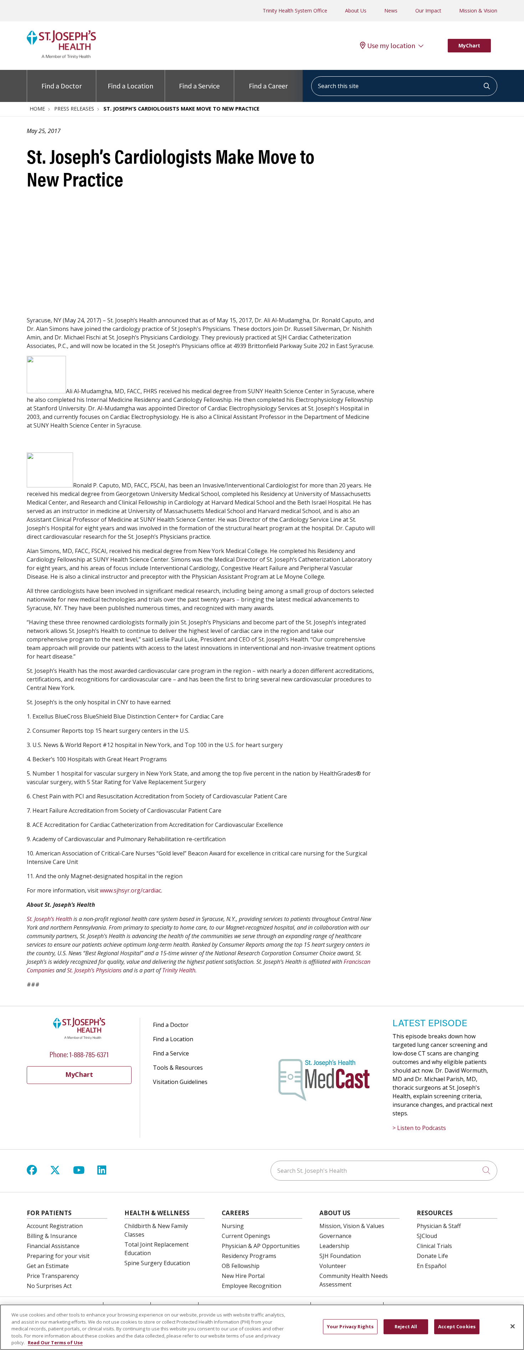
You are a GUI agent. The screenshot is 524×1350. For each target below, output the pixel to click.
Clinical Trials (434, 1246)
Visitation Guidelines (180, 1082)
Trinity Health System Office (295, 10)
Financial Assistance (53, 1246)
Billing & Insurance (52, 1236)
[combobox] (404, 86)
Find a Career (268, 85)
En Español (431, 1266)
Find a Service (199, 85)
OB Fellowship (241, 1266)
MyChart (469, 45)
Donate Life (432, 1256)
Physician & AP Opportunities (261, 1246)
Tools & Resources (178, 1068)
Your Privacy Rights (350, 1326)
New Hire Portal (243, 1276)
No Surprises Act (49, 1286)
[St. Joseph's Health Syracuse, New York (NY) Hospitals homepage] (61, 57)
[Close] (512, 1326)
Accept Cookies (457, 1326)
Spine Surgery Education (157, 1263)
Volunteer (332, 1266)
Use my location (391, 45)
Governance (335, 1236)
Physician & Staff (439, 1226)
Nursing (233, 1226)
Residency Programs (249, 1256)
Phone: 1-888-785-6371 (79, 1053)
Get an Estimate (48, 1266)
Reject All (406, 1326)
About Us (355, 10)
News (390, 10)
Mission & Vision (478, 10)
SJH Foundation (340, 1256)
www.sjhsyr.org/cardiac (130, 890)
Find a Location (130, 85)
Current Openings (246, 1236)
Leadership (334, 1246)
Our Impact (428, 10)
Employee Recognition (251, 1286)
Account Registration (55, 1226)
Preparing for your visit (58, 1256)
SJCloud (427, 1236)
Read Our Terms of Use (55, 1342)
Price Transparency (53, 1276)
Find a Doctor (61, 85)
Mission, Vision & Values (351, 1226)
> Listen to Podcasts (419, 1128)
